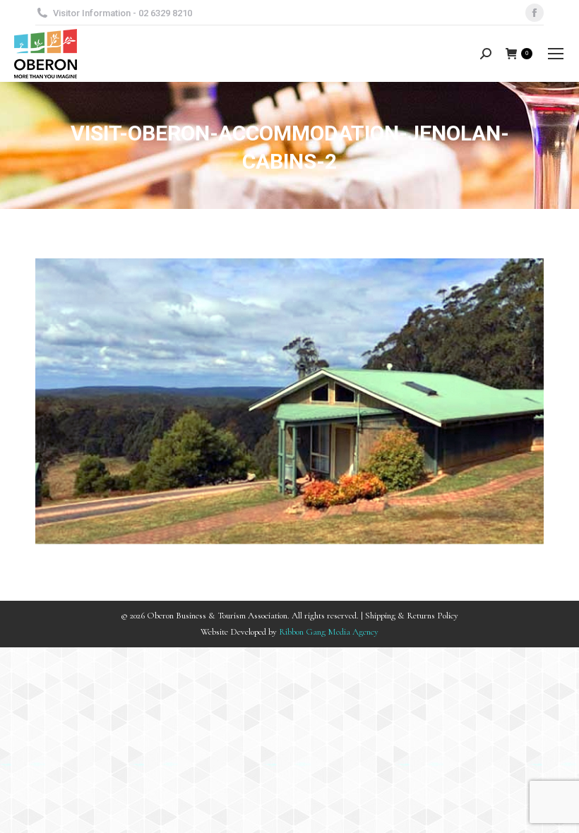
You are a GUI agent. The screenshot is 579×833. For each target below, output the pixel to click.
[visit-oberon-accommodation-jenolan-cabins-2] (289, 401)
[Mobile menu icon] (556, 53)
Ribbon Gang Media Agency (328, 631)
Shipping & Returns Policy (411, 615)
